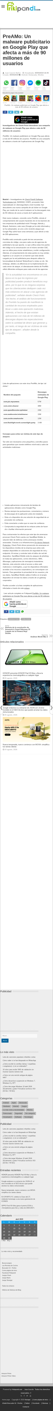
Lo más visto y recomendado (13, 1110)
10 (14, 1228)
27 (30, 1235)
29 (4, 1238)
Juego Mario (6, 1278)
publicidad (26, 619)
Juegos (24, 1106)
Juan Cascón (29, 1389)
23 (9, 1235)
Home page (6, 1400)
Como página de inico (9, 1270)
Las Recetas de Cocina (10, 1265)
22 (4, 1235)
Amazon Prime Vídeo (8, 1376)
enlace (26, 588)
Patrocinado (7, 1113)
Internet (15, 1106)
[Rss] (21, 1395)
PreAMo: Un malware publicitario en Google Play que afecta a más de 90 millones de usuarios (26, 596)
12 (25, 1228)
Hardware (6, 1106)
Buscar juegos (7, 1263)
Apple (14, 1103)
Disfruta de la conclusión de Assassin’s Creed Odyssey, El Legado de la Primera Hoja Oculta (17, 629)
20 (30, 1232)
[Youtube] (30, 1395)
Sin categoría (30, 1113)
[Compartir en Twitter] (10, 112)
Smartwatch (7, 1117)
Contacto (26, 1407)
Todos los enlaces (8, 1286)
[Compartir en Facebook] (5, 112)
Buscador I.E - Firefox (9, 1268)
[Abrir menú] (3, 7)
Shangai (27, 1400)
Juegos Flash (6, 1275)
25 (19, 1235)
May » (9, 1240)
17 (14, 1232)
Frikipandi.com (17, 1389)
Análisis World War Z (39, 636)
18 (19, 1232)
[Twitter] (27, 1395)
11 (19, 1228)
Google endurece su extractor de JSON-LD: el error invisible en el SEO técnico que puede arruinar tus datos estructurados (25, 710)
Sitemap (45, 1403)
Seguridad (18, 1113)
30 (9, 1238)
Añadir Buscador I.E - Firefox (12, 1403)
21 (35, 1232)
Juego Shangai (7, 1280)
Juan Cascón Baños (13, 73)
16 (9, 1232)
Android (24, 75)
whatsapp (21, 112)
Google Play (14, 619)
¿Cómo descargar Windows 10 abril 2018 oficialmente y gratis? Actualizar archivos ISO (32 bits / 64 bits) (19, 1089)
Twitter (27, 1403)
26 (25, 1235)
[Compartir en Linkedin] (16, 112)
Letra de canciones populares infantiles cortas (19, 1057)
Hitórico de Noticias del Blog (11, 1290)
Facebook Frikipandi (9, 1273)
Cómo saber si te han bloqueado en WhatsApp (19, 1060)
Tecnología (28, 1117)
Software (18, 1117)
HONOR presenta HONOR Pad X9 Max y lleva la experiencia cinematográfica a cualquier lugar (23, 674)
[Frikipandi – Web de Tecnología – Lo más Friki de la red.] (26, 6)
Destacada (32, 75)
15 (4, 1232)
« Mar (3, 1240)
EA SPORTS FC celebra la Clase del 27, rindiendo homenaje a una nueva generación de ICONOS (18, 1199)
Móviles (41, 75)
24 (14, 1235)
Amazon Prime (6, 1373)
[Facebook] (24, 1395)
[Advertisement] (26, 171)
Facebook (36, 1403)
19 (25, 1232)
